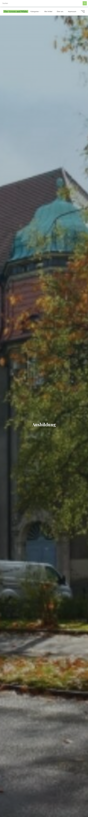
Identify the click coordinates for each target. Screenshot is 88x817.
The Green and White (16, 11)
